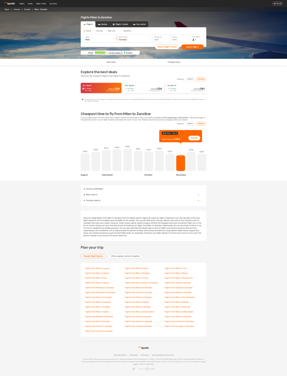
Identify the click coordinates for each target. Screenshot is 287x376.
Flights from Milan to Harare (97, 312)
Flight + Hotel (41, 4)
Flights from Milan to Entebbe (97, 307)
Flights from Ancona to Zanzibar (99, 331)
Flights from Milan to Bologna (137, 273)
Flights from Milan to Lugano (97, 268)
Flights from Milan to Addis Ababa (179, 312)
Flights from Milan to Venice (97, 283)
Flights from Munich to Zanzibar (98, 326)
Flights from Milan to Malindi (137, 302)
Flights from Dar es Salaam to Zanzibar (141, 283)
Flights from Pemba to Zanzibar (138, 297)
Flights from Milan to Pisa (96, 278)
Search (194, 138)
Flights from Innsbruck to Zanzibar (179, 321)
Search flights (192, 47)
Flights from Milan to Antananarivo (139, 312)
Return (174, 37)
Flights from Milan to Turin (176, 268)
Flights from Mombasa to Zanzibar (99, 288)
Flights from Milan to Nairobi (176, 302)
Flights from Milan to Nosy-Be (177, 307)
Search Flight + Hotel (167, 47)
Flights (21, 4)
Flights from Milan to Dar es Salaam (180, 297)
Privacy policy (145, 355)
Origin (87, 37)
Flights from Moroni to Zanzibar (98, 297)
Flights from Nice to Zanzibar (97, 321)
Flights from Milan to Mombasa (98, 302)
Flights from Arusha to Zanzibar (138, 292)
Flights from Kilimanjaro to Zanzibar (100, 292)
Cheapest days (174, 62)
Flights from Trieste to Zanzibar (138, 326)
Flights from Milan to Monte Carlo (179, 278)
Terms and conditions (120, 355)
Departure (158, 37)
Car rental (53, 4)
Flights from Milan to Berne (176, 273)
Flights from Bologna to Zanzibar (99, 317)
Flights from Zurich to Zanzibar (138, 317)
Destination (123, 37)
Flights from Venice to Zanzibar (178, 317)
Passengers (196, 37)
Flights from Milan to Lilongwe (138, 307)
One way (201, 79)
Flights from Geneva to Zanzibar (138, 321)
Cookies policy (133, 355)
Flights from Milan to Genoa (136, 268)
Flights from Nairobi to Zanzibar (178, 292)
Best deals (111, 62)
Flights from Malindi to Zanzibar (138, 288)
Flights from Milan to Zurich (136, 278)
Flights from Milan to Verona (97, 273)
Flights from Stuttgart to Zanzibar (179, 326)
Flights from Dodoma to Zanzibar (179, 288)
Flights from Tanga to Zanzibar (178, 283)
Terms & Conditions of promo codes (162, 355)
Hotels (30, 4)
